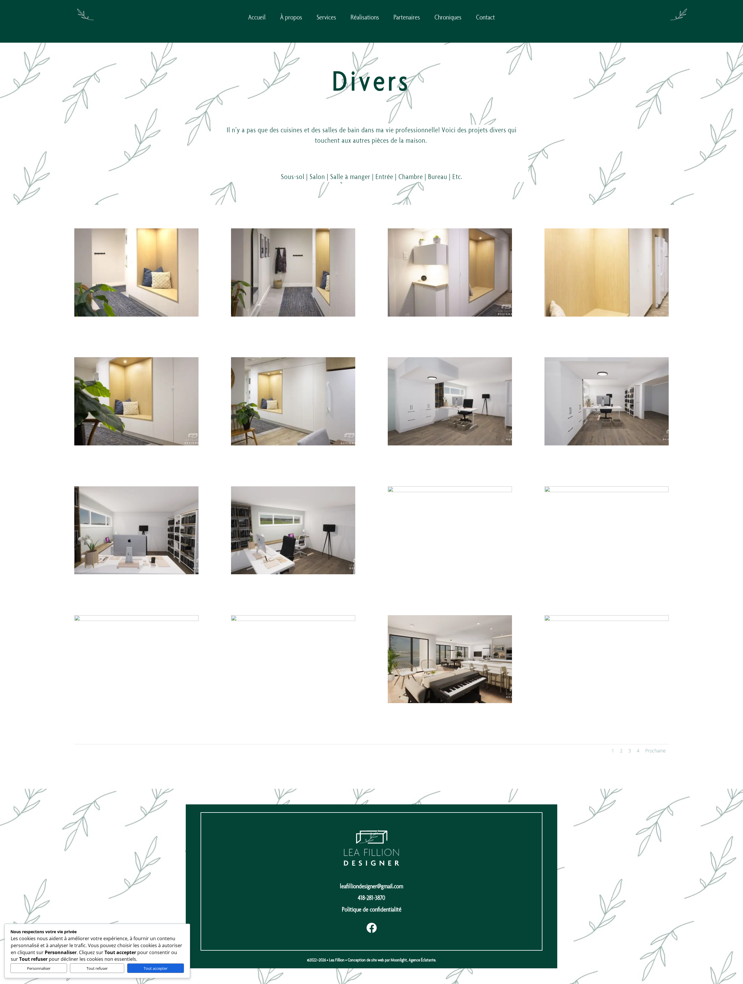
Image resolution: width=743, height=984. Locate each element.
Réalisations (365, 17)
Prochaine (655, 751)
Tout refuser (97, 968)
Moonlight (399, 960)
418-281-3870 (371, 897)
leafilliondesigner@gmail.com (371, 886)
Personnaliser (39, 968)
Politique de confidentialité (371, 909)
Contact (485, 17)
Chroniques (447, 17)
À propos (291, 17)
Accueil (257, 17)
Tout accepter (155, 968)
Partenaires (407, 17)
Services (326, 17)
